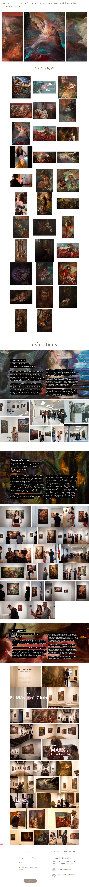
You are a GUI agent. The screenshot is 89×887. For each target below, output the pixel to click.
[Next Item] (84, 36)
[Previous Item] (5, 36)
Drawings (52, 3)
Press (42, 3)
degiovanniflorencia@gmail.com (62, 851)
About (34, 3)
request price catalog (62, 858)
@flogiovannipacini (65, 869)
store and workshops (66, 875)
